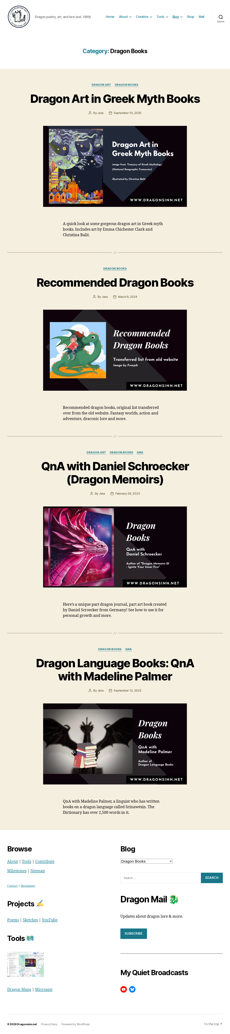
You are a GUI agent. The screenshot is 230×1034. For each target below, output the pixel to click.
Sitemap (37, 871)
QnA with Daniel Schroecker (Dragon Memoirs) (115, 472)
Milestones (16, 871)
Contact (12, 886)
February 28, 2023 (127, 493)
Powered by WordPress (76, 1024)
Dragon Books (126, 84)
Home (110, 17)
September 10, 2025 (127, 113)
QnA (140, 452)
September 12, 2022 (127, 690)
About (123, 17)
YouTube (50, 920)
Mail (201, 17)
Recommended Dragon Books (115, 282)
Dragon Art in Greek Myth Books (115, 99)
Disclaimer (28, 886)
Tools (160, 17)
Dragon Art (101, 84)
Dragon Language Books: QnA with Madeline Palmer (115, 669)
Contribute (44, 861)
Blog (175, 17)
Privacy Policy (49, 1024)
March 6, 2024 (127, 297)
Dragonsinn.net (27, 1024)
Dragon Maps (19, 989)
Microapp (43, 989)
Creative (142, 17)
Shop (190, 17)
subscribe (133, 933)
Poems (13, 920)
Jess (100, 113)
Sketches (30, 920)
